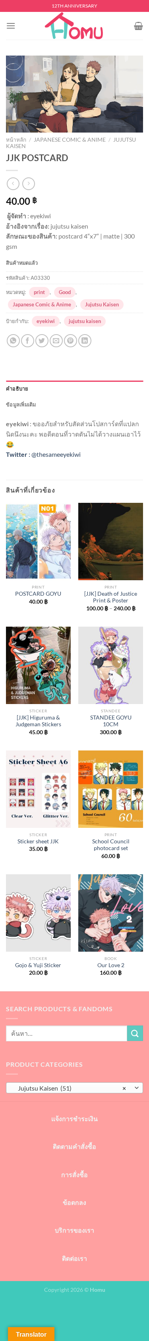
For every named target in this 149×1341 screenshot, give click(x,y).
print (39, 292)
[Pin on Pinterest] (70, 340)
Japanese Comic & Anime (70, 140)
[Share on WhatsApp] (13, 340)
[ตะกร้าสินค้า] (138, 26)
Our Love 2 (110, 965)
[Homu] (74, 26)
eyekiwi (46, 321)
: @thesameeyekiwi (43, 454)
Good (65, 292)
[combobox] (74, 1087)
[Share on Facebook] (27, 340)
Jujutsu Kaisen (102, 304)
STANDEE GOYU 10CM (111, 721)
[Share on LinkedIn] (84, 340)
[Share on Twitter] (41, 340)
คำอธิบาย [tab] (17, 388)
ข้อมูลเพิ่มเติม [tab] (21, 404)
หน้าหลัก (16, 140)
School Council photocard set (111, 845)
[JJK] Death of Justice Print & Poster (110, 597)
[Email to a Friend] (56, 340)
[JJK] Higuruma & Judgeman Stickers (38, 721)
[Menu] (10, 25)
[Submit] (135, 1033)
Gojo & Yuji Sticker (38, 965)
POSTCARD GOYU (38, 594)
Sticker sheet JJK (38, 841)
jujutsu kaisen (85, 321)
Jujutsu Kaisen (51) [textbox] (70, 1088)
